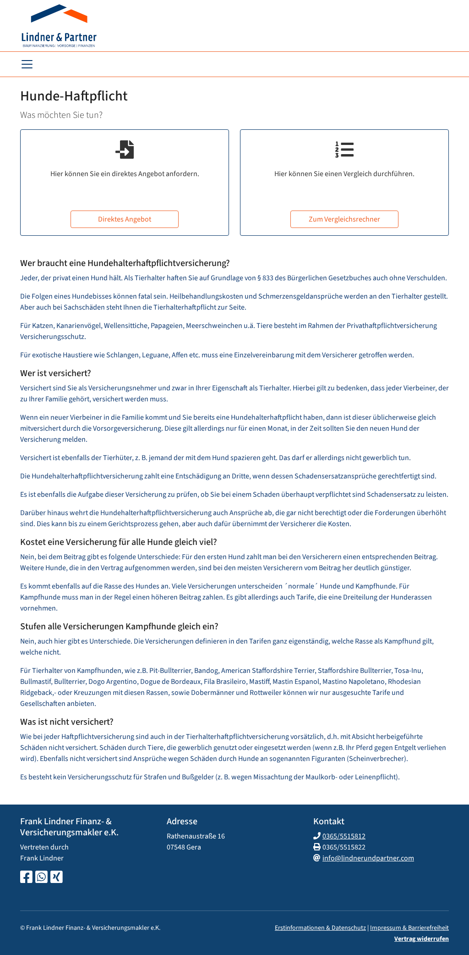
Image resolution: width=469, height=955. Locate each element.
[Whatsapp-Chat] (41, 878)
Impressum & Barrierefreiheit (409, 928)
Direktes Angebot (124, 219)
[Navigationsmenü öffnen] (27, 64)
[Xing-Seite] (56, 878)
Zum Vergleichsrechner (344, 219)
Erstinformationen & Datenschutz (320, 928)
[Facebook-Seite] (26, 878)
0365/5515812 (343, 836)
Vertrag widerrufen (421, 939)
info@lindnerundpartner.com (368, 858)
